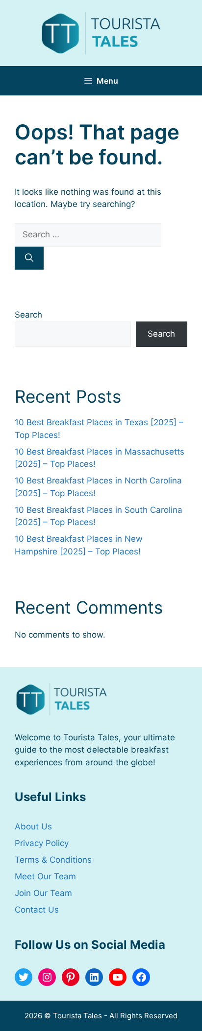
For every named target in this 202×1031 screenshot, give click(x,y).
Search (28, 315)
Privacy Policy (42, 843)
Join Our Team (43, 893)
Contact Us (37, 910)
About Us (33, 826)
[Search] (29, 258)
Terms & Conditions (53, 860)
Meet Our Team (45, 876)
